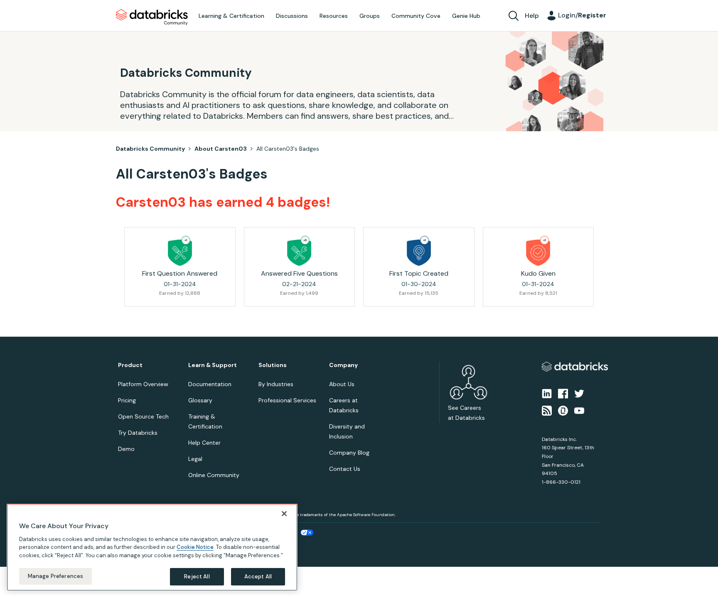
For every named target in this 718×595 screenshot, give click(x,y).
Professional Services (287, 400)
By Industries (275, 384)
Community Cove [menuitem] (415, 16)
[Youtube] (579, 410)
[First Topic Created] (419, 251)
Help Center (204, 442)
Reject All (196, 576)
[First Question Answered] (180, 251)
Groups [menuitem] (369, 16)
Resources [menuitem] (334, 16)
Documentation (209, 384)
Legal (195, 459)
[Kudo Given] (538, 251)
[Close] (284, 513)
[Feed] (547, 410)
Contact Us (344, 469)
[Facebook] (563, 393)
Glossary (200, 400)
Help (532, 15)
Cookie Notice (195, 547)
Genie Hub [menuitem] (466, 16)
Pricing (127, 400)
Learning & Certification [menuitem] (231, 16)
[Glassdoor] (563, 410)
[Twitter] (579, 393)
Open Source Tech (143, 416)
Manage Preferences (55, 575)
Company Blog (349, 452)
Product (130, 365)
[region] (152, 547)
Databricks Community (152, 17)
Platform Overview (143, 384)
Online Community (213, 475)
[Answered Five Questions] (299, 251)
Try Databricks (137, 432)
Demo (126, 449)
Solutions (272, 365)
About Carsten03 (220, 148)
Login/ (582, 15)
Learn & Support (212, 365)
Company (343, 365)
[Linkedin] (547, 393)
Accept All (258, 576)
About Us (341, 384)
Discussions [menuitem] (292, 16)
